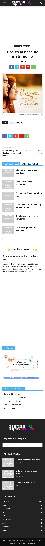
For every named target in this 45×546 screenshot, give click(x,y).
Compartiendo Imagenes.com (15, 397)
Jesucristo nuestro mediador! (28, 460)
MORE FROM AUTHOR (30, 164)
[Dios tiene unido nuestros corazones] (8, 219)
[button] (41, 3)
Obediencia (26, 46)
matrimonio (19, 122)
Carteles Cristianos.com (13, 394)
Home (4, 9)
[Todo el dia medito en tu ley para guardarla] (8, 207)
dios (11, 122)
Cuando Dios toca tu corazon (34, 151)
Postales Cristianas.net (12, 405)
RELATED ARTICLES (11, 164)
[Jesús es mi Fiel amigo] (8, 485)
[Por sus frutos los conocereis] (8, 184)
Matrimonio (13, 9)
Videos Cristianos (10, 408)
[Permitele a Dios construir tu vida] (8, 196)
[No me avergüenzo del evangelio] (8, 230)
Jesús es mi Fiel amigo (25, 483)
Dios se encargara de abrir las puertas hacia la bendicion (12, 153)
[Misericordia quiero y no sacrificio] (8, 173)
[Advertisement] (22, 28)
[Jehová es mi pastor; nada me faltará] (8, 474)
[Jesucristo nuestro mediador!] (8, 462)
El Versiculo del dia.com (13, 401)
